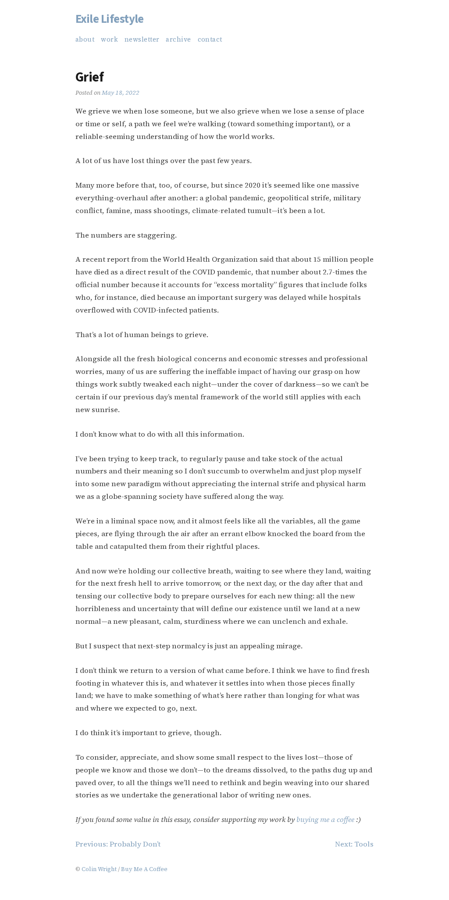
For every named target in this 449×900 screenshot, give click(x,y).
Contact (210, 39)
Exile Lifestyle (109, 19)
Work (109, 39)
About (84, 39)
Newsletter (142, 39)
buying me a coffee (325, 820)
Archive (178, 39)
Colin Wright (99, 869)
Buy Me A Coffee (144, 869)
